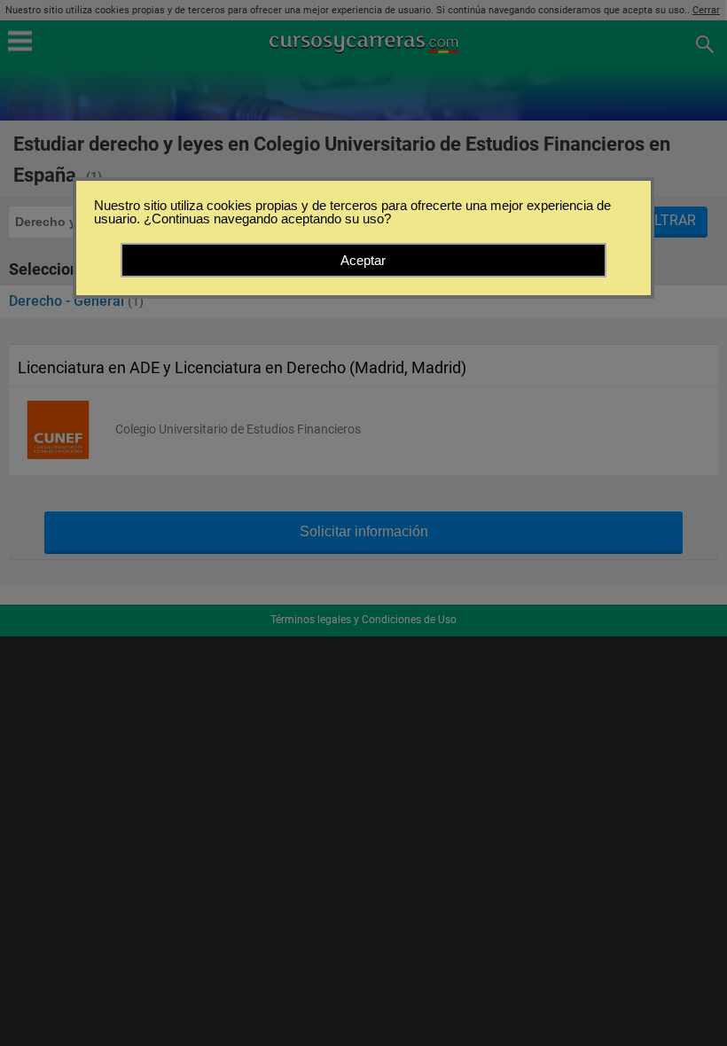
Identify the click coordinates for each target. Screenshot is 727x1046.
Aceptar (363, 260)
